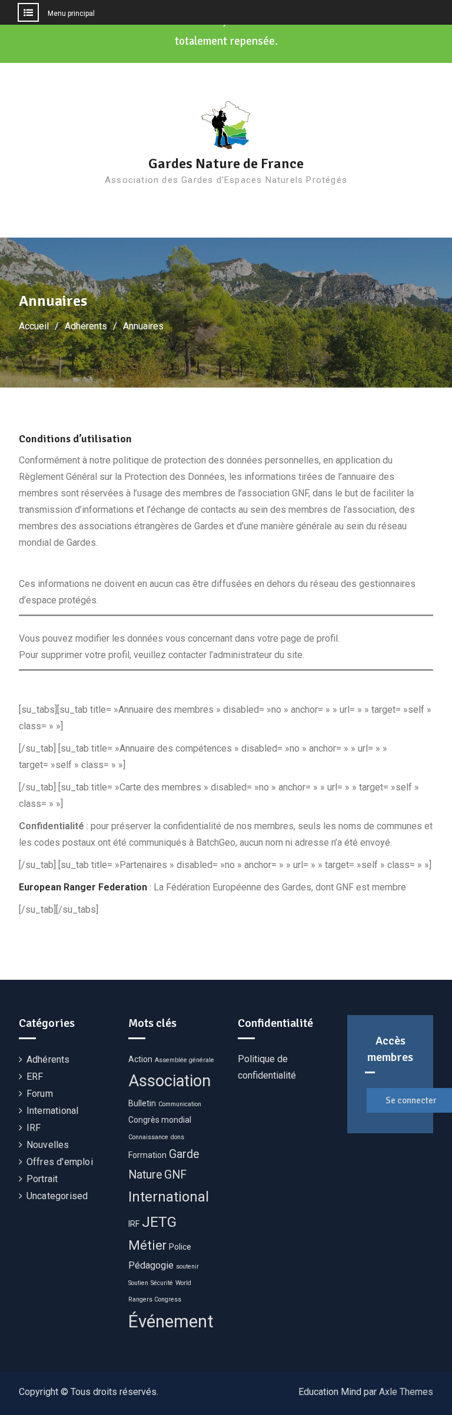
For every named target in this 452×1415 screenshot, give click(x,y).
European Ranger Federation (83, 887)
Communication (179, 1104)
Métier (147, 1245)
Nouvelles (47, 1144)
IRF (33, 1127)
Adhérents (48, 1059)
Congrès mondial (159, 1119)
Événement (171, 1321)
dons (177, 1137)
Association (169, 1081)
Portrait (42, 1178)
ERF (35, 1076)
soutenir (187, 1266)
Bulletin (142, 1103)
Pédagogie (151, 1265)
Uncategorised (57, 1196)
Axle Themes (406, 1391)
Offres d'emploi (59, 1161)
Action (140, 1059)
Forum (39, 1093)
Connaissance (148, 1137)
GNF (175, 1175)
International (52, 1110)
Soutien (138, 1283)
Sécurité (162, 1283)
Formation (147, 1155)
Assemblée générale (184, 1060)
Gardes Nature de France (226, 163)
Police (180, 1247)
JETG (159, 1221)
